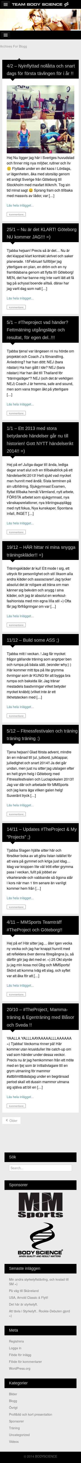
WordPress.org (19, 1368)
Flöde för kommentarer (25, 1361)
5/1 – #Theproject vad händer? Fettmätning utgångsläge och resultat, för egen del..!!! (37, 330)
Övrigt (13, 1407)
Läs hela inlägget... (20, 205)
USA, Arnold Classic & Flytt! (28, 1297)
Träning (14, 1428)
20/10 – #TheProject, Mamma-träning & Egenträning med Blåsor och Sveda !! (40, 1017)
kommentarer (15, 214)
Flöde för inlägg (20, 1354)
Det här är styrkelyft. (23, 1304)
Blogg (13, 1400)
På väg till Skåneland (24, 1290)
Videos (14, 1441)
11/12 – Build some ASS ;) (33, 640)
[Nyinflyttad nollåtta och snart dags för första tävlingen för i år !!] (40, 118)
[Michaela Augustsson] (40, 19)
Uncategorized (19, 1434)
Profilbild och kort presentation (30, 1414)
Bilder (13, 1394)
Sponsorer (16, 1421)
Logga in (15, 1348)
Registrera (16, 1341)
